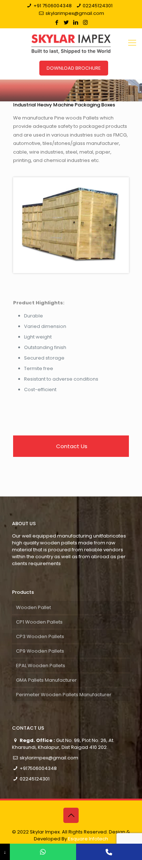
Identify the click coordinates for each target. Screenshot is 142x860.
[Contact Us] (71, 446)
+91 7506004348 (52, 5)
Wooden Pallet (33, 607)
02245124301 (98, 5)
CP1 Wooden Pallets (39, 621)
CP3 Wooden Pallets (40, 636)
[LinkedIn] (76, 22)
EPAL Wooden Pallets (40, 665)
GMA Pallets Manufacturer (46, 680)
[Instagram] (85, 22)
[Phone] (109, 852)
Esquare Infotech (88, 838)
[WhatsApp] (43, 852)
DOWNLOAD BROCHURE (74, 68)
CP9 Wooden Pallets (40, 651)
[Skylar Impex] (71, 43)
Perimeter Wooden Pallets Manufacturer (63, 694)
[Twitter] (66, 22)
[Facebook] (57, 22)
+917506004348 (38, 768)
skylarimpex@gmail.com (75, 13)
